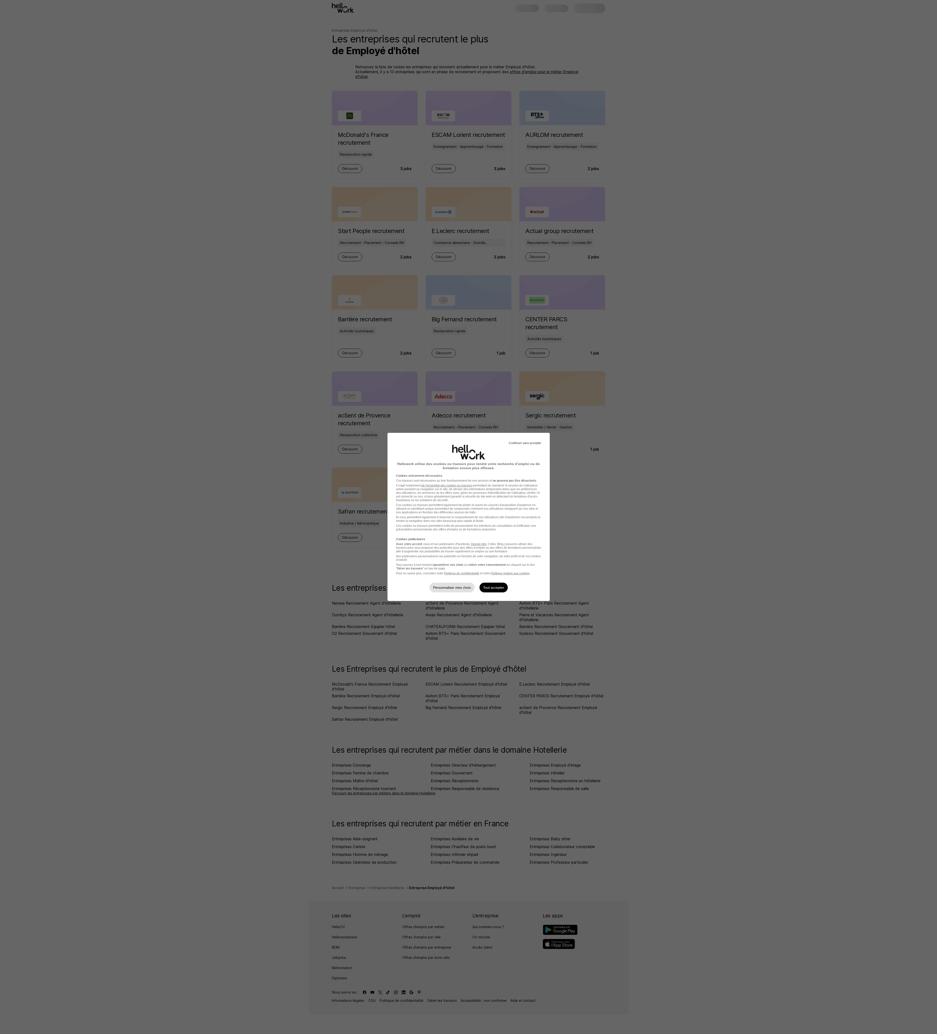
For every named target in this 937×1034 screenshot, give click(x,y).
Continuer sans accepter (525, 443)
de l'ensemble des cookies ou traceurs (446, 485)
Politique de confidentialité (461, 573)
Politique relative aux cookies (510, 573)
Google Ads (478, 544)
